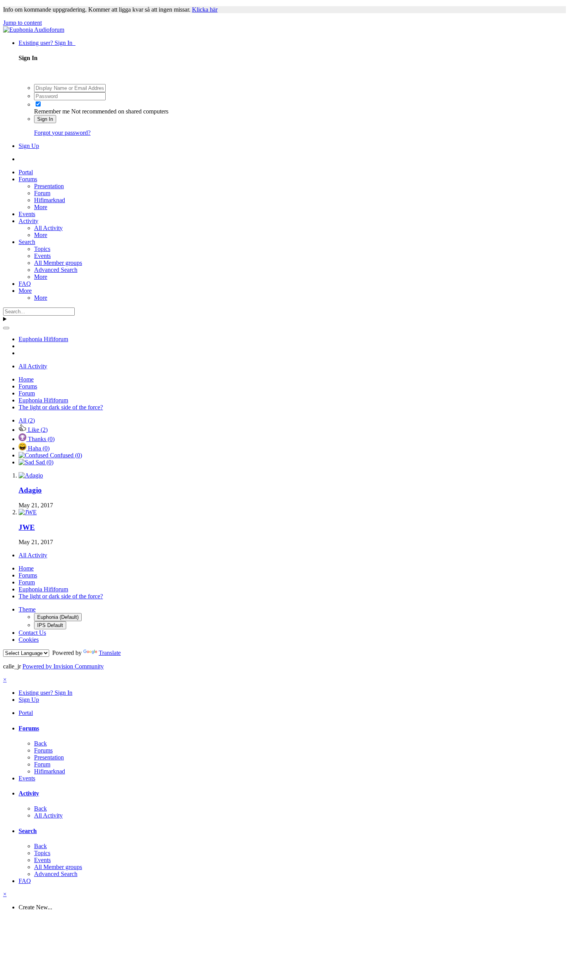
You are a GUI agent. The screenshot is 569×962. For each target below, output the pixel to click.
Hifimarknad (49, 200)
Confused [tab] (65, 455)
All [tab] (27, 420)
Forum (42, 193)
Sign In (45, 119)
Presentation (49, 186)
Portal (26, 172)
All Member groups (58, 262)
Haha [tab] (38, 448)
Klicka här (205, 9)
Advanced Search (55, 269)
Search (27, 242)
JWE (27, 527)
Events (27, 214)
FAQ (25, 283)
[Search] (6, 328)
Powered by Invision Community (63, 666)
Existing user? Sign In (47, 43)
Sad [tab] (43, 462)
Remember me (52, 111)
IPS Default (50, 625)
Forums (28, 179)
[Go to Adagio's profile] (31, 475)
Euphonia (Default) (58, 617)
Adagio (30, 490)
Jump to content (22, 22)
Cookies (29, 639)
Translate (110, 652)
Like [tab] (37, 429)
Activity (28, 221)
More (40, 207)
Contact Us (32, 632)
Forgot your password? (62, 132)
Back (40, 743)
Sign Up (29, 146)
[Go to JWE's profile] (28, 512)
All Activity (48, 228)
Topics (42, 249)
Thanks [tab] (40, 439)
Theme (27, 609)
